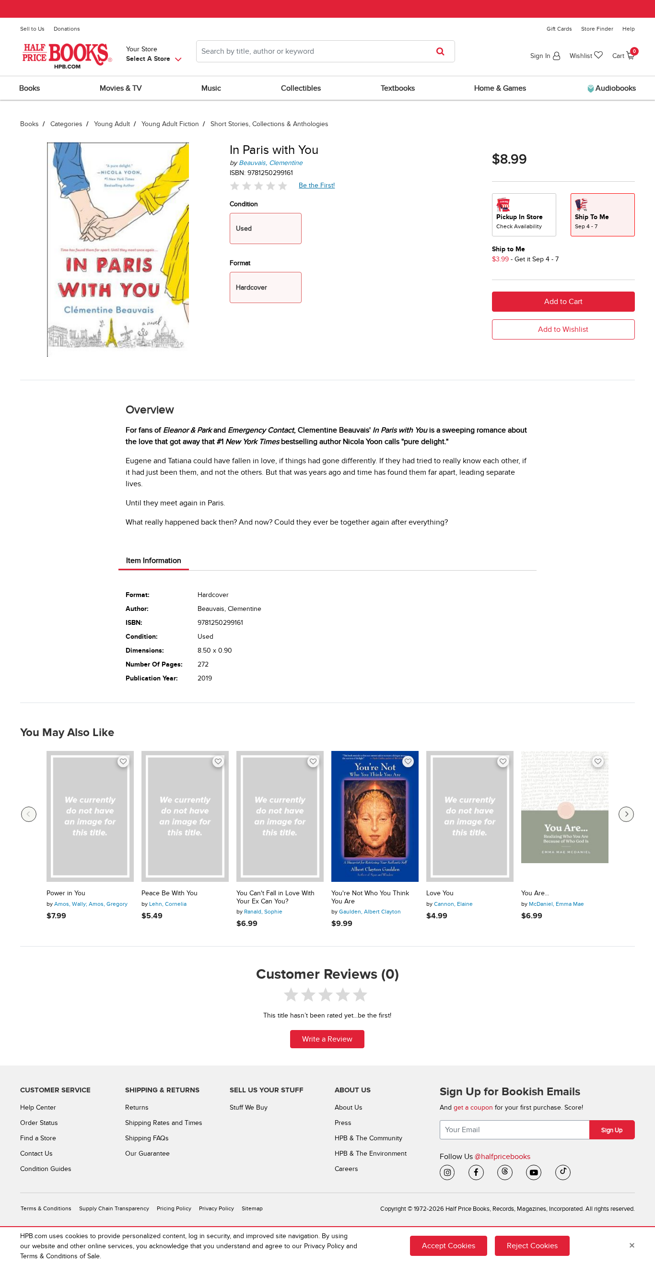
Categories (66, 124)
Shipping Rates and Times (163, 1123)
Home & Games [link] (500, 88)
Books (29, 124)
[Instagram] (447, 1172)
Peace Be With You (169, 893)
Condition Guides (45, 1169)
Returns (137, 1107)
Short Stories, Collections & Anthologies (269, 124)
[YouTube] (533, 1172)
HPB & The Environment (371, 1153)
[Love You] (470, 816)
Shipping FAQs (147, 1138)
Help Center (38, 1107)
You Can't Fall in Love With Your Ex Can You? (275, 897)
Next (626, 814)
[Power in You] (90, 816)
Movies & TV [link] (121, 88)
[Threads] (505, 1172)
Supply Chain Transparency (114, 1208)
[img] (258, 185)
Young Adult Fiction (170, 124)
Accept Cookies (448, 1246)
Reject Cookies (532, 1246)
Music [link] (211, 88)
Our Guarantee (147, 1153)
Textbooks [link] (398, 88)
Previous (28, 814)
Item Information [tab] (153, 560)
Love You (440, 893)
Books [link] (29, 88)
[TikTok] (563, 1172)
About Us (349, 1107)
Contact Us (36, 1153)
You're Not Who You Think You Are (370, 897)
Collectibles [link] (301, 88)
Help (628, 28)
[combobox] (326, 51)
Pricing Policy (174, 1208)
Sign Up (611, 1130)
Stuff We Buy (249, 1107)
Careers (346, 1169)
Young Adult (112, 124)
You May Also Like (67, 732)
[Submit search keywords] (443, 51)
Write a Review (327, 1039)
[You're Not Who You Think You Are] (375, 816)
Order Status (39, 1123)
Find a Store (38, 1138)
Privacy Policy (216, 1208)
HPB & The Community (368, 1138)
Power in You (66, 893)
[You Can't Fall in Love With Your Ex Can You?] (280, 816)
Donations (67, 28)
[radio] (524, 214)
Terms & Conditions (46, 1208)
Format (240, 263)
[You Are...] (564, 816)
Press (343, 1123)
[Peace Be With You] (185, 816)
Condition (244, 204)
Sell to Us (32, 28)
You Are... (535, 893)
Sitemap (252, 1208)
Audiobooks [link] (615, 88)
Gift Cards (559, 28)
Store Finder (597, 28)
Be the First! (317, 185)
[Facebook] (476, 1172)
